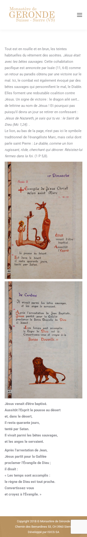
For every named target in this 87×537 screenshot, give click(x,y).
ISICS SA (53, 532)
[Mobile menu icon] (79, 15)
